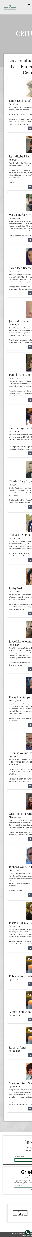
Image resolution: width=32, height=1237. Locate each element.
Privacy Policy (25, 1235)
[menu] (29, 4)
